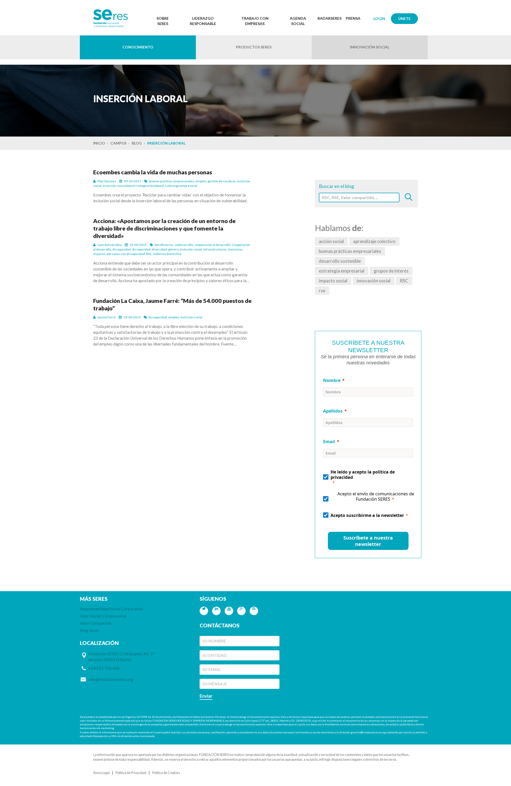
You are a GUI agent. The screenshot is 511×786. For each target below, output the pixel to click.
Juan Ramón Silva (109, 245)
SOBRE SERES (162, 21)
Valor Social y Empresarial (103, 616)
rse (322, 290)
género (173, 249)
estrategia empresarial (341, 271)
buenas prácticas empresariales (171, 181)
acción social (331, 241)
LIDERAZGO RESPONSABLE (203, 21)
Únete (404, 18)
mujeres (99, 254)
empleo (200, 181)
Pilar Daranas (106, 181)
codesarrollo (184, 245)
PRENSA (353, 18)
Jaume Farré (106, 317)
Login (379, 18)
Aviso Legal (101, 773)
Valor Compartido (96, 623)
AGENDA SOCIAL (298, 21)
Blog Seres (89, 630)
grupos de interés (391, 271)
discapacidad (121, 249)
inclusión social (191, 249)
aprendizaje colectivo (374, 241)
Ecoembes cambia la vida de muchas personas (152, 172)
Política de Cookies (166, 773)
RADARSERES (329, 18)
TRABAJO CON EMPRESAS (255, 21)
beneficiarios (164, 245)
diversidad (159, 249)
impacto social (333, 280)
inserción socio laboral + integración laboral (133, 186)
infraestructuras (214, 249)
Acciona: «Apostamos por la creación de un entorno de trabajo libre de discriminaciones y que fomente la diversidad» (164, 228)
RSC (149, 254)
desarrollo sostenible (340, 261)
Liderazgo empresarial (181, 186)
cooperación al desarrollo (212, 245)
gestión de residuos (222, 181)
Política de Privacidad (131, 773)
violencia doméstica (167, 254)
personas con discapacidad (126, 254)
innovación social (373, 280)
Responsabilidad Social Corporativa (111, 608)
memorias (235, 249)
